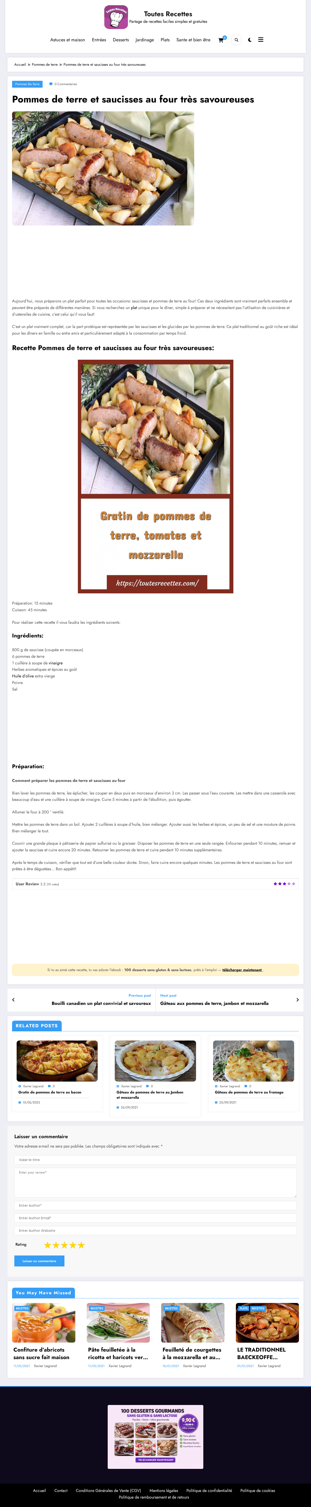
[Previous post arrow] (13, 1000)
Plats (165, 40)
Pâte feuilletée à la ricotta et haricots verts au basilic (43, 1353)
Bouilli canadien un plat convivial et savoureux (101, 1003)
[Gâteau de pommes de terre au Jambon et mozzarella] (155, 1060)
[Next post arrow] (297, 1000)
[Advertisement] (149, 265)
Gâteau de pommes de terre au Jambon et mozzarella (150, 1095)
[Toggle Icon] (260, 40)
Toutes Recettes (168, 14)
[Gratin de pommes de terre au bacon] (57, 1060)
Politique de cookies (257, 1493)
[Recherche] (236, 40)
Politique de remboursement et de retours (154, 1500)
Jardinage (145, 40)
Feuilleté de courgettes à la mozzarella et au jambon (117, 1353)
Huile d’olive (23, 676)
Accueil (39, 1493)
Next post (168, 995)
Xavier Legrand (33, 1086)
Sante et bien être (193, 40)
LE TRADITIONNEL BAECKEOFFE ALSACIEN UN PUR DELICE (188, 1353)
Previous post (140, 995)
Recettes (22, 1308)
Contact (60, 1493)
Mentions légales (164, 1493)
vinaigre (56, 663)
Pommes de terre (27, 84)
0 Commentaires (66, 84)
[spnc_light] (250, 40)
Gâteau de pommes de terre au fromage (249, 1092)
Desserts (121, 40)
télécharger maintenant (242, 969)
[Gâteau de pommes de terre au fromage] (253, 1060)
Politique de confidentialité (209, 1493)
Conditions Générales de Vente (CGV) (108, 1493)
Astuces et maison (67, 40)
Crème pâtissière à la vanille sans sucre (264, 1356)
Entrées (99, 40)
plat (134, 308)
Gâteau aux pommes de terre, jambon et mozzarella (214, 1003)
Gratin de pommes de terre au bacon (49, 1092)
